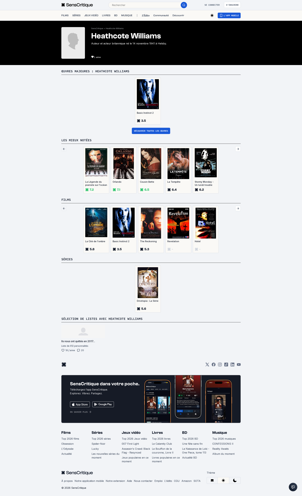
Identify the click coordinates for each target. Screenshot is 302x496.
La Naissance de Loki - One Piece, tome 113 (195, 450)
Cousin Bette (147, 181)
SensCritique (97, 28)
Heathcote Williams (115, 28)
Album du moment (223, 453)
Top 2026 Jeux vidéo (134, 438)
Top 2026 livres (161, 438)
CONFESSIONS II (222, 443)
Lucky (95, 448)
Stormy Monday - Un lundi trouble (204, 183)
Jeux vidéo (131, 432)
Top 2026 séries (101, 438)
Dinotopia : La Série (147, 300)
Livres (157, 432)
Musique (219, 432)
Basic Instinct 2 (145, 112)
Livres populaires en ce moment (166, 459)
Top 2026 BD (190, 438)
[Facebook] (213, 365)
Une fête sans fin (192, 443)
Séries (97, 432)
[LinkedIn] (232, 365)
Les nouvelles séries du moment (105, 455)
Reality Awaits (220, 448)
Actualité (66, 453)
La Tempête (173, 181)
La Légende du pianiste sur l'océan (96, 183)
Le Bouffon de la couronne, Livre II (162, 450)
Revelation (173, 241)
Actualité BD (189, 457)
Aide (129, 480)
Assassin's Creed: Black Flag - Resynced (136, 450)
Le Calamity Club (162, 443)
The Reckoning (148, 241)
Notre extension (115, 480)
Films (66, 432)
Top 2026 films (70, 438)
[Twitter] (207, 365)
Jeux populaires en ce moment (135, 459)
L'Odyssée (67, 448)
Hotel (198, 241)
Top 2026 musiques (224, 438)
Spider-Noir (98, 443)
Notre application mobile (89, 480)
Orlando (117, 181)
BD (184, 432)
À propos (67, 480)
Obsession (67, 443)
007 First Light (130, 443)
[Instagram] (220, 365)
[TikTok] (226, 365)
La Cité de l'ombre (95, 241)
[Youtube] (239, 365)
